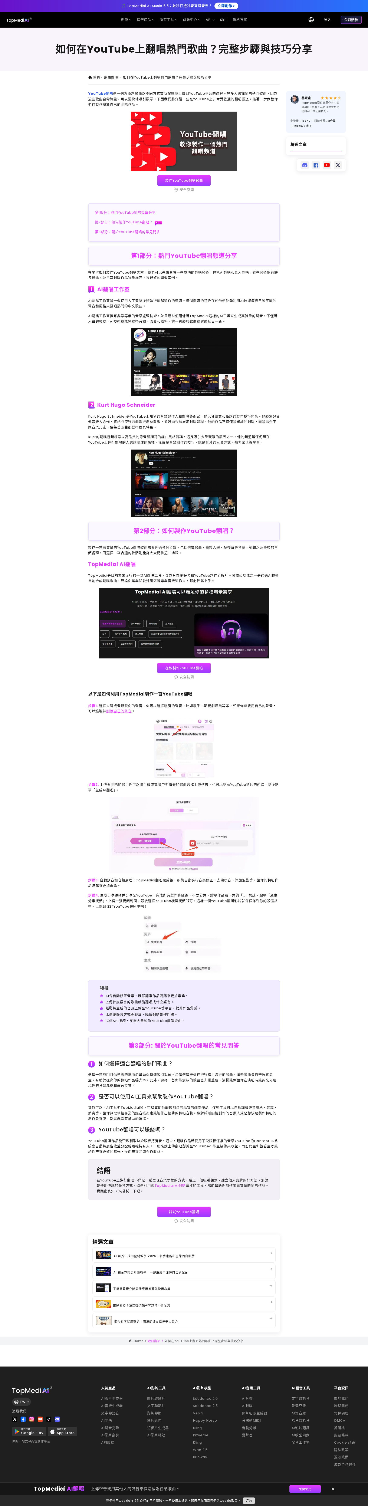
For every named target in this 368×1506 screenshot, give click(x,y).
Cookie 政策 (344, 1442)
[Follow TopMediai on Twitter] (14, 1419)
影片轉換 (154, 1413)
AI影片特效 (156, 1435)
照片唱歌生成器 (254, 1413)
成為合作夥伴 (345, 1464)
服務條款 (341, 1435)
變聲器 (247, 1435)
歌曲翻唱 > (156, 1341)
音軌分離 (249, 1428)
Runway (200, 1457)
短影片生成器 (158, 1428)
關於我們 (341, 1398)
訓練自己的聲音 (119, 711)
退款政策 (341, 1457)
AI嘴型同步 (301, 1435)
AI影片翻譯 (110, 1435)
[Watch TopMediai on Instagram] (31, 1419)
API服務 (107, 1442)
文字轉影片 (156, 1406)
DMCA (339, 1420)
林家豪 (306, 98)
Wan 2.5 (200, 1450)
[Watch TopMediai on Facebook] (23, 1419)
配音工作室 (301, 1442)
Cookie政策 (229, 1501)
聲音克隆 (299, 1406)
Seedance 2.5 (205, 1406)
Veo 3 (198, 1413)
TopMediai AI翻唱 (112, 564)
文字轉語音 (110, 1413)
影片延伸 (154, 1420)
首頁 (98, 77)
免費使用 (305, 1489)
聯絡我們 (341, 1406)
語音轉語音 (301, 1420)
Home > (141, 1341)
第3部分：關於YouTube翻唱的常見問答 (127, 232)
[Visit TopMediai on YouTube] (40, 1419)
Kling (197, 1428)
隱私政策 (341, 1450)
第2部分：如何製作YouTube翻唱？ (124, 222)
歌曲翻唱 (113, 77)
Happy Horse (205, 1420)
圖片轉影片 (156, 1398)
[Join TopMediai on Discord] (57, 1419)
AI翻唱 (106, 1420)
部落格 (339, 1428)
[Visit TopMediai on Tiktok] (48, 1419)
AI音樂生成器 (112, 1406)
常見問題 (341, 1413)
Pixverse (200, 1435)
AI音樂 (247, 1398)
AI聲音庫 (299, 1413)
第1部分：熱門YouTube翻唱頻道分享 (125, 212)
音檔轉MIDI (251, 1420)
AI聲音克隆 (110, 1428)
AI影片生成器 (112, 1398)
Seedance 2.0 (205, 1398)
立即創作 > (226, 5)
